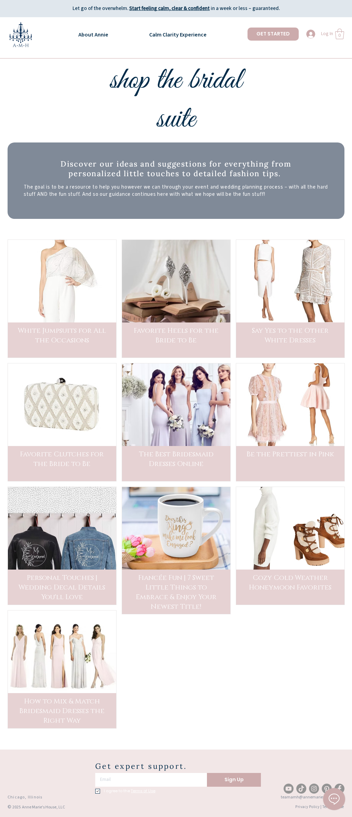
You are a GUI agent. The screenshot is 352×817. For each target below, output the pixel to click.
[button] (339, 34)
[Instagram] (314, 789)
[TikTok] (301, 789)
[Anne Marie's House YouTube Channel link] (289, 789)
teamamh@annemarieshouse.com (312, 797)
